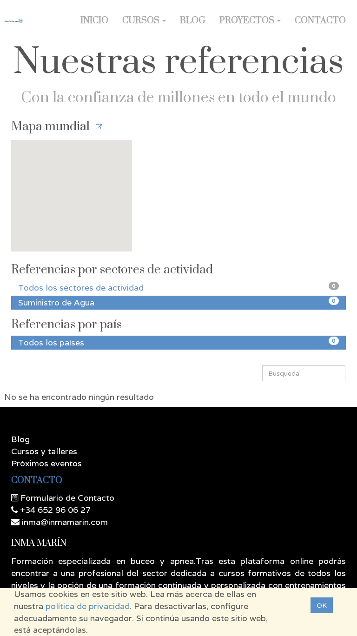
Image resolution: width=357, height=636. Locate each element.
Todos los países (177, 342)
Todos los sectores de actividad (177, 287)
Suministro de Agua (177, 302)
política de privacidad (88, 606)
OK (322, 605)
